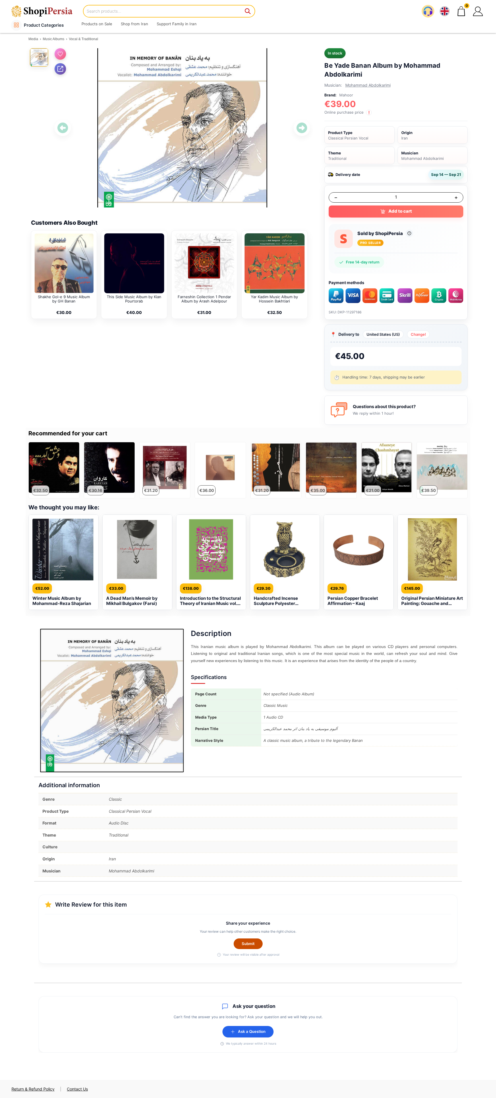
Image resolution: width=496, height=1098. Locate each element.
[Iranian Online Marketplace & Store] (45, 11)
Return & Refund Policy (33, 1089)
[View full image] (182, 128)
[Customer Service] (428, 11)
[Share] (60, 69)
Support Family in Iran (177, 24)
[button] (478, 11)
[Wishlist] (60, 54)
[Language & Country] (445, 11)
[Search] (248, 11)
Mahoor (346, 95)
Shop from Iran (134, 24)
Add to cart (400, 211)
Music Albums (53, 39)
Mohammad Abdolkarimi (368, 85)
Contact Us (77, 1089)
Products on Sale (97, 24)
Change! (418, 334)
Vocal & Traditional (83, 39)
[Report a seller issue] (409, 233)
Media (33, 39)
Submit (248, 943)
